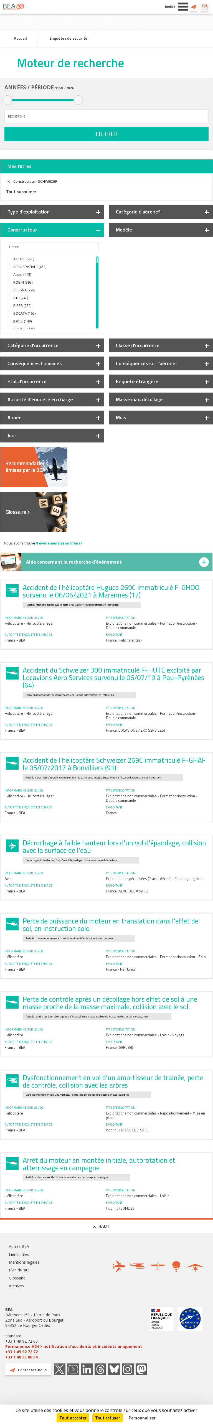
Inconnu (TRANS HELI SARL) (127, 1130)
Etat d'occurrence (27, 381)
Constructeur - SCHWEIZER (35, 181)
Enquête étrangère (137, 381)
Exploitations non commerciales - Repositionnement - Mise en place (155, 1115)
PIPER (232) (22, 305)
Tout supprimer (21, 191)
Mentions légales (24, 1262)
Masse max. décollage (139, 399)
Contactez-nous (193, 6)
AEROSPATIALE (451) (29, 266)
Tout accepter (73, 1417)
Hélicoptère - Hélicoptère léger (29, 623)
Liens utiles (19, 1254)
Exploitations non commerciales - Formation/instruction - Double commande (151, 625)
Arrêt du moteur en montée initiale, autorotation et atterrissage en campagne (99, 1164)
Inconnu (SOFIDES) (121, 1208)
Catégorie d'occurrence (33, 345)
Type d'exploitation (28, 212)
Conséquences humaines (34, 363)
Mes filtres (19, 166)
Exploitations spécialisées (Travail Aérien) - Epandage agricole (155, 878)
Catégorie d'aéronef (138, 212)
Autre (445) (22, 274)
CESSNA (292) (24, 290)
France (111, 813)
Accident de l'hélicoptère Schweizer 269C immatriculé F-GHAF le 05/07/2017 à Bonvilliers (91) (114, 764)
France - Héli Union (121, 969)
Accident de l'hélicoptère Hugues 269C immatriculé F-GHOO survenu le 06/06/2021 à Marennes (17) (111, 591)
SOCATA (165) (24, 313)
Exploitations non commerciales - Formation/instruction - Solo (156, 957)
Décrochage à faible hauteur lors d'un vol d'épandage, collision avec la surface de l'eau (114, 847)
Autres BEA (19, 1246)
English (169, 6)
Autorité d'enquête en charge (40, 399)
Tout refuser (107, 1417)
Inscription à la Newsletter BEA (205, 6)
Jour (11, 435)
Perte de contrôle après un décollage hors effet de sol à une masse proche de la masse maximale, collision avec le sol (110, 1003)
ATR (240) (20, 298)
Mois (121, 417)
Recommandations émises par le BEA (27, 466)
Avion (9, 878)
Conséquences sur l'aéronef (147, 363)
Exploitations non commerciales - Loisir (137, 1195)
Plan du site (19, 1270)
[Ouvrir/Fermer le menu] (183, 6)
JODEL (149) (22, 321)
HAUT (104, 1226)
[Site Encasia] (190, 1333)
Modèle (124, 230)
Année (14, 417)
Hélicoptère (14, 957)
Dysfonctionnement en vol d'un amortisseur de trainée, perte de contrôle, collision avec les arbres (113, 1081)
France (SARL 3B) (119, 1047)
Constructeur (22, 230)
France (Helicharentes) (124, 640)
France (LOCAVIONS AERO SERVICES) (135, 730)
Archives (16, 1285)
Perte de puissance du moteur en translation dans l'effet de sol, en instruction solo (110, 925)
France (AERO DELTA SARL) (127, 891)
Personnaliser (142, 1417)
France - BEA (15, 640)
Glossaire (16, 511)
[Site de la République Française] (162, 1333)
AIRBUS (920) (23, 259)
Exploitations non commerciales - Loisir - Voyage (145, 1035)
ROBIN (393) (22, 282)
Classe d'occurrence (137, 345)
